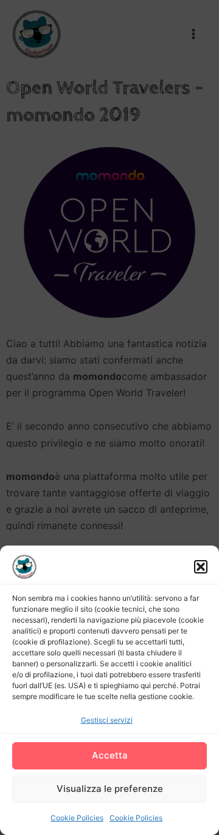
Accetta (110, 755)
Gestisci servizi (107, 720)
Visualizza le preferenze (110, 788)
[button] (201, 567)
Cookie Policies (76, 817)
